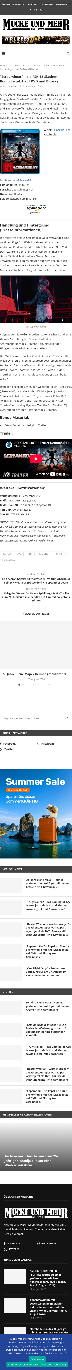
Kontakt (32, 4)
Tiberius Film (62, 130)
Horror (59, 553)
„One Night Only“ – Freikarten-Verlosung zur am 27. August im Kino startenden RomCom (46, 972)
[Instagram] (36, 9)
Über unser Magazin (12, 4)
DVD (19, 553)
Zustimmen (37, 1359)
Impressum (47, 4)
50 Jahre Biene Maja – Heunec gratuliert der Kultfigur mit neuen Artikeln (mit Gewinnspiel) (47, 883)
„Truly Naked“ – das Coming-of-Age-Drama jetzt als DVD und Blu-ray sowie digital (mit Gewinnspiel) (49, 905)
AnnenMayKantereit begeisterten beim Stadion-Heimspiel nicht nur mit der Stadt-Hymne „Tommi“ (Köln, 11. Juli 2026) (48, 1307)
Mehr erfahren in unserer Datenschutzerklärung (37, 1364)
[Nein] (66, 1352)
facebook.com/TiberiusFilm (16, 180)
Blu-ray (6, 553)
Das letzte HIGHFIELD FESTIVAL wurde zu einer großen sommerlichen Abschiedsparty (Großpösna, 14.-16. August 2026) (48, 1278)
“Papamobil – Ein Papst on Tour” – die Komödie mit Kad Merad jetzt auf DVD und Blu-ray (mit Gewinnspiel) (47, 951)
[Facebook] (30, 9)
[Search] (68, 53)
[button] (3, 653)
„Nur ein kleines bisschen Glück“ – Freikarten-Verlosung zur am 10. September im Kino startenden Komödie (47, 1030)
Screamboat (9, 559)
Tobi (15, 86)
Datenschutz (63, 4)
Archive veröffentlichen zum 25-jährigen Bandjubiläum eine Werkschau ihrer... (31, 1160)
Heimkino (43, 553)
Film (17, 65)
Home (3, 65)
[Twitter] (41, 9)
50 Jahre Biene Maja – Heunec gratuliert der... (36, 674)
